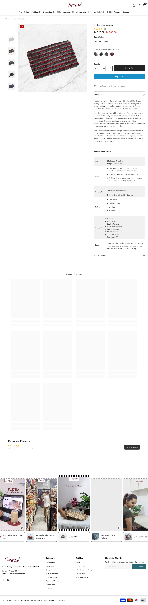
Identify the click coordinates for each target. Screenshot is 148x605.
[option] (52, 58)
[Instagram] (8, 579)
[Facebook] (3, 579)
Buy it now (119, 77)
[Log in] (134, 5)
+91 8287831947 (14, 571)
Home (7, 19)
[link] (25, 321)
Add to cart (129, 68)
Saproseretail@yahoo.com (16, 573)
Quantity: (97, 64)
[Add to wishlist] (110, 68)
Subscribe (139, 566)
